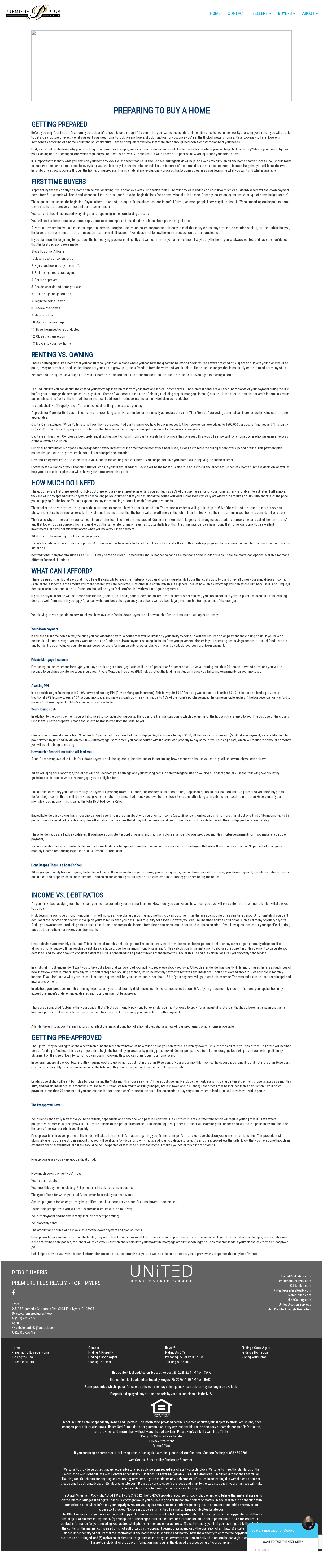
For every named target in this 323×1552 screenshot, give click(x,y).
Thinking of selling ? (178, 1362)
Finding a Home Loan (256, 1352)
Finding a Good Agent (256, 1348)
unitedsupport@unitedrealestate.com (112, 1483)
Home (215, 13)
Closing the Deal (23, 1357)
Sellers (260, 13)
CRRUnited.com (300, 1286)
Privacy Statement (161, 1441)
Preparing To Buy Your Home (31, 1352)
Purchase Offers (23, 1362)
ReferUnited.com (299, 1295)
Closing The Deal (99, 1362)
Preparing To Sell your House (184, 1357)
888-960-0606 (238, 1453)
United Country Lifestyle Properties (288, 1309)
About (308, 13)
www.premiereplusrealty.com (34, 1313)
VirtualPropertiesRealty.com (292, 1290)
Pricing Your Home (254, 1357)
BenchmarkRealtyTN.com (294, 1281)
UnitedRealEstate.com (296, 1276)
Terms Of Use (161, 1446)
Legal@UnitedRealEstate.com (205, 1509)
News (169, 1348)
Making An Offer (176, 1352)
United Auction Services (295, 1304)
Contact (236, 13)
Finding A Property (100, 1352)
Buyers (285, 13)
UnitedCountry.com (298, 1300)
